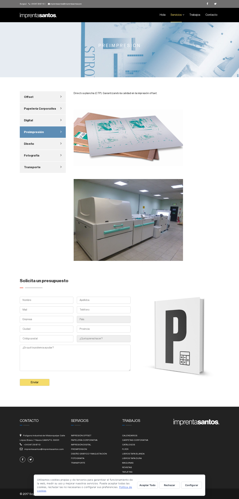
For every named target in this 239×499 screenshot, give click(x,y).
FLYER (125, 449)
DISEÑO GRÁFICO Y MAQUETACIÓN (89, 454)
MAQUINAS (127, 463)
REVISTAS (127, 467)
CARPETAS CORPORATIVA (135, 440)
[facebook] (207, 4)
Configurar (191, 485)
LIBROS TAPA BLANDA (133, 454)
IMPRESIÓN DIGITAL (81, 445)
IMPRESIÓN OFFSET (81, 435)
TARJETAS (127, 472)
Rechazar (169, 485)
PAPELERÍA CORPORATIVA (84, 440)
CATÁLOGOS (128, 445)
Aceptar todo (147, 485)
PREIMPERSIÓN (79, 449)
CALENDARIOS (129, 435)
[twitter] (215, 4)
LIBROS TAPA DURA (132, 458)
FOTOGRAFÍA (77, 458)
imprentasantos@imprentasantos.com (66, 4)
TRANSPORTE (78, 463)
